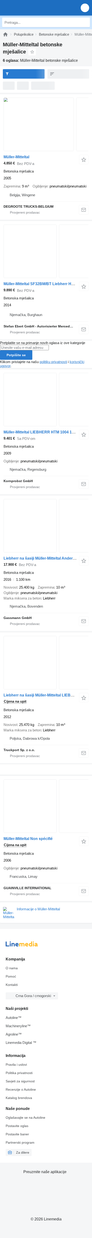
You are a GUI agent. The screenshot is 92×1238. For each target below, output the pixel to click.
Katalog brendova (19, 1098)
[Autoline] (5, 34)
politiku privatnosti (53, 362)
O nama (12, 968)
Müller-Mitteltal (16, 157)
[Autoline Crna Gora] (30, 7)
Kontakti (12, 985)
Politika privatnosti (19, 1073)
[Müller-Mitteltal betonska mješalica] (46, 124)
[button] (85, 7)
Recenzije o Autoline (21, 1089)
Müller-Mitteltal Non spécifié (28, 839)
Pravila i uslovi (16, 1064)
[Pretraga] (85, 22)
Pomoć (11, 976)
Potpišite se (16, 355)
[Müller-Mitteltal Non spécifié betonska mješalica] (46, 806)
